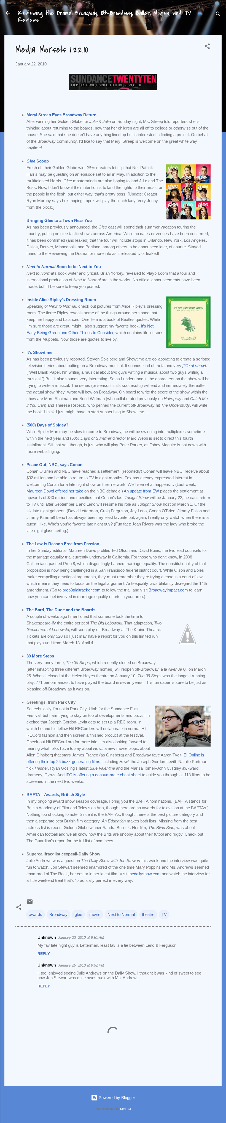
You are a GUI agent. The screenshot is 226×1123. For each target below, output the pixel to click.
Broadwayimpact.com (168, 590)
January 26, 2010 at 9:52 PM (81, 965)
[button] (207, 47)
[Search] (218, 15)
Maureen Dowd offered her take (54, 491)
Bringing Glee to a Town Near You (59, 220)
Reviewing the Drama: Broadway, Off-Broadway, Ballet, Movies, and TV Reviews (104, 16)
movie (94, 914)
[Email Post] (29, 903)
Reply (43, 953)
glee (78, 914)
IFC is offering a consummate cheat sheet (103, 774)
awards (35, 914)
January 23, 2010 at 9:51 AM (81, 937)
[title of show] (194, 365)
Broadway (58, 914)
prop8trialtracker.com (82, 590)
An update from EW (141, 491)
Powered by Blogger (116, 1097)
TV (164, 914)
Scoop (37, 161)
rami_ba (125, 1108)
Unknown (46, 937)
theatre (148, 914)
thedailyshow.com (144, 873)
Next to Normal (121, 914)
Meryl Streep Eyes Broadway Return (61, 114)
